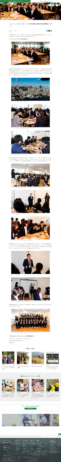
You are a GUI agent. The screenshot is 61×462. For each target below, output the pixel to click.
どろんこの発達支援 (25, 443)
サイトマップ (6, 457)
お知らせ (38, 445)
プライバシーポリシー (13, 457)
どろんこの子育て (25, 440)
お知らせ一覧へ (30, 408)
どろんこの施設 (18, 448)
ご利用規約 (19, 457)
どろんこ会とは (17, 440)
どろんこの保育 (25, 442)
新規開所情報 (39, 448)
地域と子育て (25, 445)
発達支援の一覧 (33, 443)
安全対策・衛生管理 (25, 451)
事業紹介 (32, 448)
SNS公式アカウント (6, 449)
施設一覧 (32, 445)
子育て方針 (17, 443)
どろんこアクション (39, 442)
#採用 (15, 30)
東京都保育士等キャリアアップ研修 (41, 451)
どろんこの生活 (25, 448)
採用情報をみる (11, 342)
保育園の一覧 (32, 442)
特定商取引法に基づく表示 (26, 457)
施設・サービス (32, 440)
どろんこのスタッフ (18, 445)
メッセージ (17, 442)
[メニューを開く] (57, 5)
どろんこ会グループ (6, 445)
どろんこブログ (39, 443)
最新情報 (38, 440)
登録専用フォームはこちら (6, 455)
